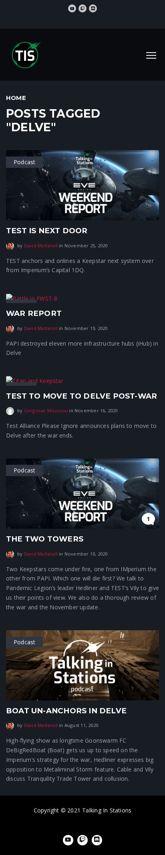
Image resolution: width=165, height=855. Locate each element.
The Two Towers (44, 539)
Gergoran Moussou (46, 410)
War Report (34, 313)
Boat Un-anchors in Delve (66, 710)
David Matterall (41, 245)
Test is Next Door (47, 230)
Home (16, 98)
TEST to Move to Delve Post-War (81, 396)
